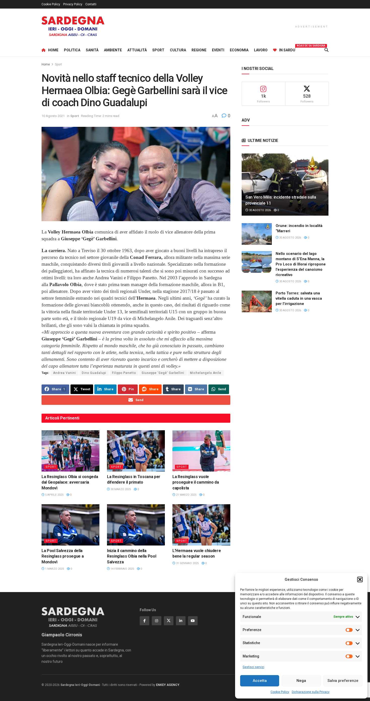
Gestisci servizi (253, 667)
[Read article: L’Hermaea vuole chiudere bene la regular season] (201, 525)
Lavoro (261, 50)
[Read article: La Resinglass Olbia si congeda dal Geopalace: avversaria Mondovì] (70, 451)
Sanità (92, 50)
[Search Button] (326, 50)
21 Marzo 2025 (185, 494)
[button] (359, 579)
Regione (199, 50)
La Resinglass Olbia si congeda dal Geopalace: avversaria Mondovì (70, 482)
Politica (72, 50)
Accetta (260, 680)
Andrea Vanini (64, 373)
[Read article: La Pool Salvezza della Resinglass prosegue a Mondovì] (70, 525)
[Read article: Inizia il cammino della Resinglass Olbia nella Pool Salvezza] (136, 525)
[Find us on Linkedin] (181, 620)
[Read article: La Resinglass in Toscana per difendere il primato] (136, 451)
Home (53, 50)
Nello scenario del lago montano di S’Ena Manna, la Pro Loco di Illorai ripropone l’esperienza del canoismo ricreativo (301, 264)
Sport (158, 50)
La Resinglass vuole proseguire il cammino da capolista (195, 482)
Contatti (90, 4)
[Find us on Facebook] (144, 620)
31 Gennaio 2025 (187, 563)
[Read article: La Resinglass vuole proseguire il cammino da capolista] (201, 451)
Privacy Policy (72, 4)
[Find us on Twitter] (168, 620)
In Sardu (287, 49)
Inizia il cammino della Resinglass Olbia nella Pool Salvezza (131, 556)
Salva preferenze (342, 680)
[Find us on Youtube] (193, 620)
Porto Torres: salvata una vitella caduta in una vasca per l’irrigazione (299, 298)
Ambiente (113, 50)
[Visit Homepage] (73, 26)
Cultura (178, 50)
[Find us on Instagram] (156, 620)
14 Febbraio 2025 (122, 568)
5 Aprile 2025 (53, 494)
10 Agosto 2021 (53, 116)
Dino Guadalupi (94, 373)
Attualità (137, 50)
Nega (301, 680)
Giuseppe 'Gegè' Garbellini (163, 373)
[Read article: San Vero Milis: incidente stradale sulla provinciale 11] (285, 184)
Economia (239, 50)
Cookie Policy (280, 692)
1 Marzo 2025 (54, 568)
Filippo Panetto (124, 373)
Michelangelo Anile (205, 373)
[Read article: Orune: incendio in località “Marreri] (257, 234)
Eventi (218, 50)
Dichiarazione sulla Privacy (310, 692)
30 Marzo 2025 (120, 489)
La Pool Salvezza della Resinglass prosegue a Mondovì (63, 556)
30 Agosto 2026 (259, 210)
